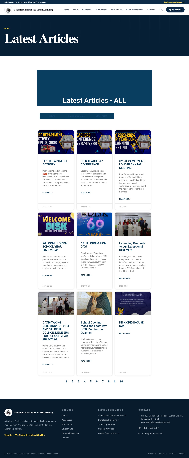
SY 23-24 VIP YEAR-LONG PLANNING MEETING (132, 164)
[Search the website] (162, 9)
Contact (151, 9)
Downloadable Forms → (108, 420)
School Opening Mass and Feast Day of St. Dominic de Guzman (94, 327)
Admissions (102, 9)
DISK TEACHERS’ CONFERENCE (92, 162)
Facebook (152, 453)
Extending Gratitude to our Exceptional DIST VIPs (132, 247)
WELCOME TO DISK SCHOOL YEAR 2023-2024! (55, 247)
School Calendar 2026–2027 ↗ (112, 415)
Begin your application (174, 2)
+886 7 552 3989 (148, 428)
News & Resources (134, 9)
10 (121, 381)
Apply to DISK (175, 9)
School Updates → (106, 424)
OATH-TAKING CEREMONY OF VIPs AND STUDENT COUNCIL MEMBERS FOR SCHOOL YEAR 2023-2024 (55, 331)
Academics (87, 9)
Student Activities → (107, 429)
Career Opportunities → (109, 433)
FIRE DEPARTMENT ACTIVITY (54, 162)
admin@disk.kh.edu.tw (150, 433)
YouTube (172, 453)
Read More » (47, 193)
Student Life (116, 9)
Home (66, 9)
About (75, 9)
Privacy (182, 453)
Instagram (162, 453)
